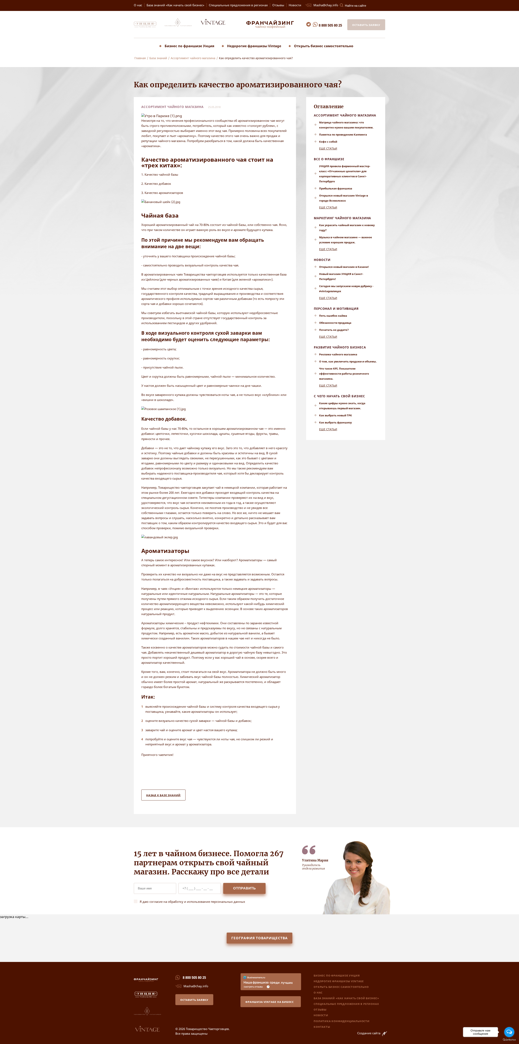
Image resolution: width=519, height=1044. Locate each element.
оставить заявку (366, 25)
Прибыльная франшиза (335, 188)
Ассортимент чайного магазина (345, 115)
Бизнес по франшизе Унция (189, 46)
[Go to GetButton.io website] (509, 1040)
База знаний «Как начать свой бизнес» (175, 5)
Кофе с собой (328, 141)
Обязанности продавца (335, 323)
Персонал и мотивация (336, 309)
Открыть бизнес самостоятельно (323, 46)
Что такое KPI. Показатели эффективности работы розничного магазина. (344, 373)
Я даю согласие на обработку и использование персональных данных (192, 902)
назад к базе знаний (163, 795)
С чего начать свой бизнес (339, 396)
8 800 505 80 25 (330, 25)
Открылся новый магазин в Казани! (344, 267)
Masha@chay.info (325, 5)
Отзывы (278, 5)
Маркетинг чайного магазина (342, 218)
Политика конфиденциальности (342, 1021)
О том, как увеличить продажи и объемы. (348, 361)
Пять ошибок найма (333, 315)
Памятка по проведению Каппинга (343, 134)
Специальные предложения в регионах (238, 5)
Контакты (322, 1027)
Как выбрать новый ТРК (335, 415)
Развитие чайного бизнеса (340, 347)
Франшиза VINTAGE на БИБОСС (269, 1002)
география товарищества (259, 938)
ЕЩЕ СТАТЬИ (328, 148)
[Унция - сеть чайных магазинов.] (149, 26)
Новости (295, 5)
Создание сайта (369, 1033)
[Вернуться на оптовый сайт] (216, 26)
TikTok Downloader (15, 64)
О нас (138, 5)
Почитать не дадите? (334, 330)
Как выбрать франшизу (335, 422)
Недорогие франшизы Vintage (254, 46)
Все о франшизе (329, 159)
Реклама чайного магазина (338, 354)
